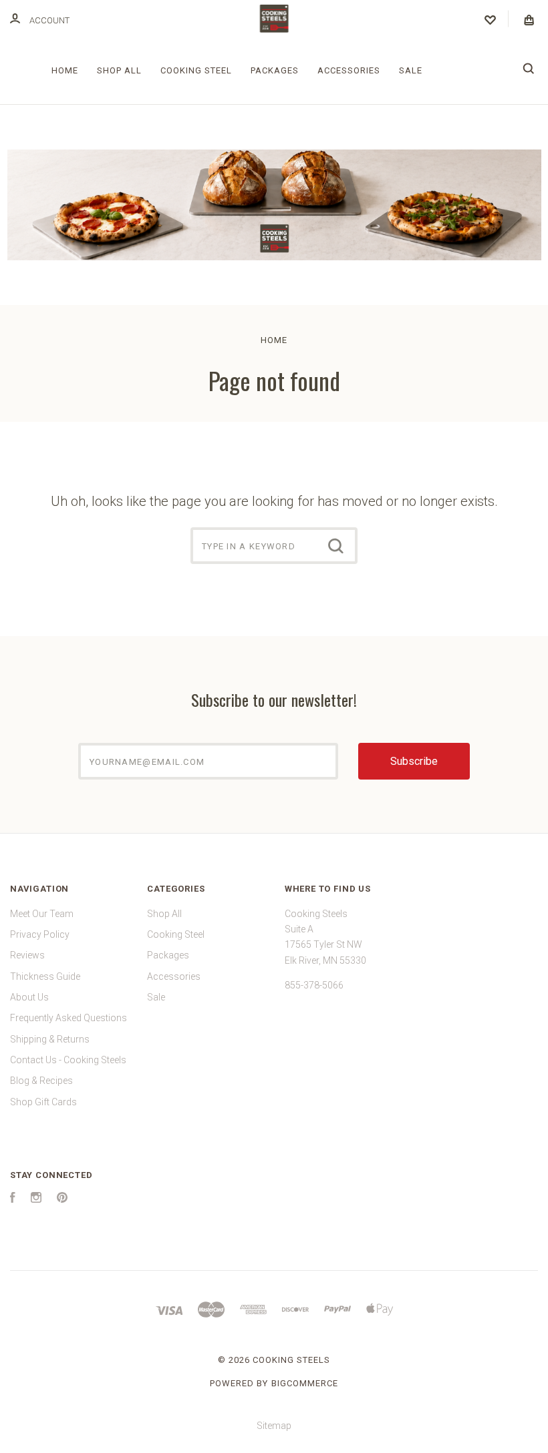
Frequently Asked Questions (68, 1017)
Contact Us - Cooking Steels (68, 1060)
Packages (275, 70)
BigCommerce (304, 1383)
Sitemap (274, 1425)
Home (64, 70)
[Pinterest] (62, 1199)
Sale (410, 70)
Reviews (27, 955)
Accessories (348, 70)
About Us (29, 997)
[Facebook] (12, 1199)
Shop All (119, 70)
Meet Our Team (42, 913)
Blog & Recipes (41, 1080)
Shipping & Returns (50, 1039)
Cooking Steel (196, 70)
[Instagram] (36, 1199)
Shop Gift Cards (43, 1102)
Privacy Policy (40, 934)
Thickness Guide (45, 976)
